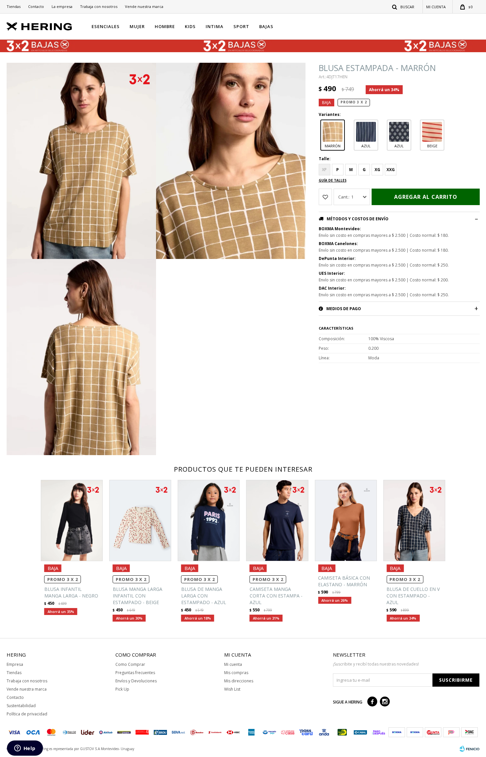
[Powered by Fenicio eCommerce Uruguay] (469, 749)
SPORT (241, 26)
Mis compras (236, 672)
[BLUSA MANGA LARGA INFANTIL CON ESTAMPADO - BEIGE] (140, 520)
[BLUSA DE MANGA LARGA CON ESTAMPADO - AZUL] (209, 520)
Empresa (15, 664)
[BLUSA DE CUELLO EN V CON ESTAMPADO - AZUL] (414, 520)
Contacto (36, 6)
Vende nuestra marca (144, 6)
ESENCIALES (106, 26)
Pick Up (122, 689)
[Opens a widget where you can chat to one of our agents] (25, 748)
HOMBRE (165, 26)
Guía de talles (332, 180)
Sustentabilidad (21, 705)
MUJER (137, 26)
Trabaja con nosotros (98, 6)
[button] (403, 6)
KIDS (190, 26)
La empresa (62, 6)
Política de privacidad (27, 714)
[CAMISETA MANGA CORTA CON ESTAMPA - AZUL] (277, 520)
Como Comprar (130, 664)
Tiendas (13, 6)
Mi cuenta (233, 664)
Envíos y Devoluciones (136, 681)
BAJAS (266, 26)
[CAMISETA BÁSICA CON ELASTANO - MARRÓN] (346, 520)
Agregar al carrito (425, 196)
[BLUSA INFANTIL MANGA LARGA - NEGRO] (72, 520)
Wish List (232, 689)
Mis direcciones (238, 681)
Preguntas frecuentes (135, 672)
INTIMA (214, 26)
